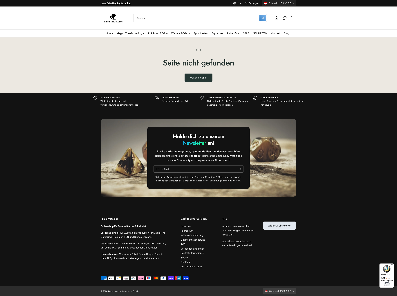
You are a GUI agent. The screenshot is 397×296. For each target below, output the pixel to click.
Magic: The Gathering (129, 33)
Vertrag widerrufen (191, 266)
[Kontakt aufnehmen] (285, 18)
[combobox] (200, 18)
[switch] (387, 284)
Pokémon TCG (156, 33)
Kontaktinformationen (192, 253)
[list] (198, 101)
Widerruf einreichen (279, 225)
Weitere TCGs (179, 33)
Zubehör (232, 33)
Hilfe (239, 3)
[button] (293, 18)
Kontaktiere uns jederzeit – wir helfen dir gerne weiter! (237, 243)
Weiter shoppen (198, 77)
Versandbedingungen (192, 248)
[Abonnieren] (239, 169)
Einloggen (254, 3)
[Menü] (392, 265)
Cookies (185, 262)
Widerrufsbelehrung (192, 235)
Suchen (185, 257)
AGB (183, 244)
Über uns (186, 226)
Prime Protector (114, 291)
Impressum (187, 230)
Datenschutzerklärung (193, 239)
